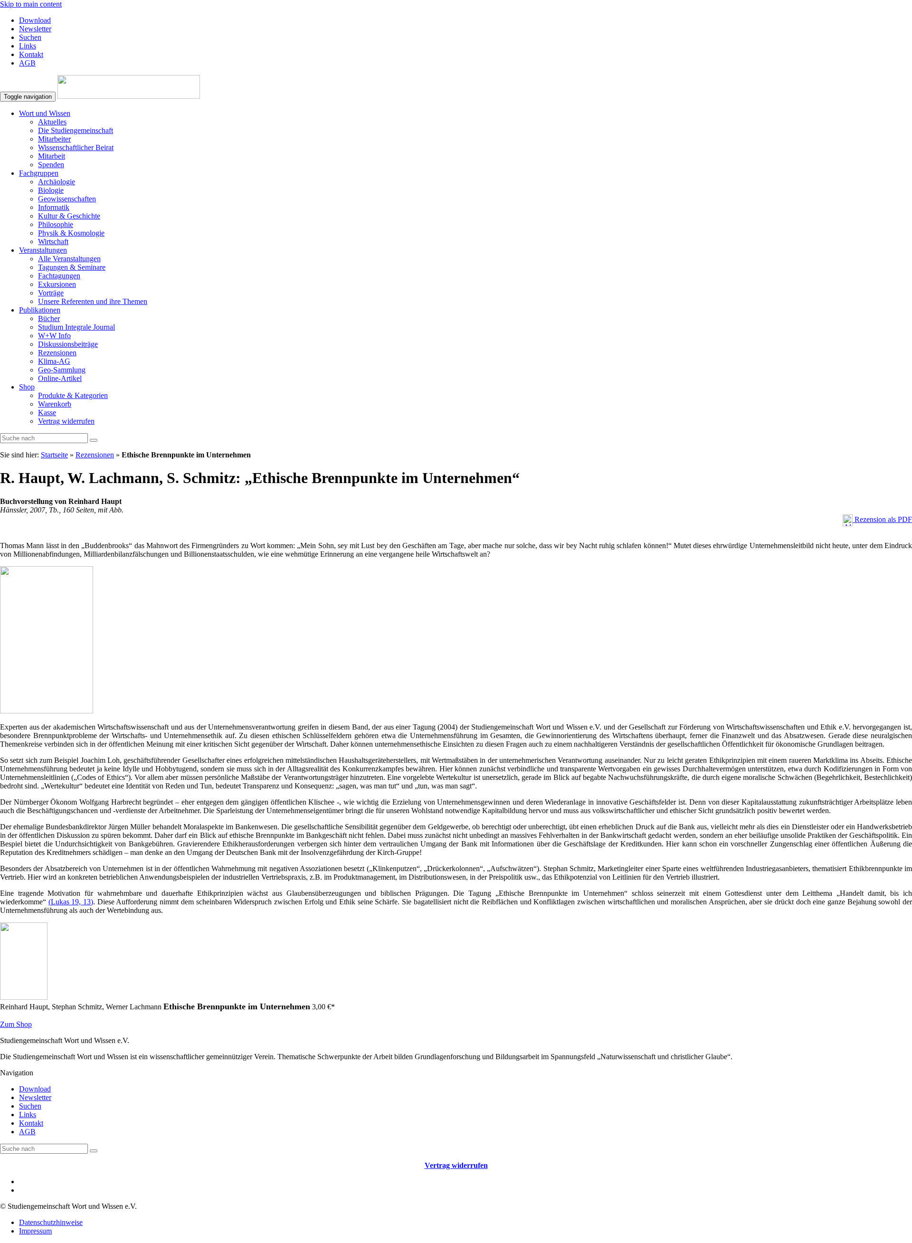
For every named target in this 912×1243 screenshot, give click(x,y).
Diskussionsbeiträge (68, 344)
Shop (27, 387)
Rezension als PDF (882, 519)
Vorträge (51, 293)
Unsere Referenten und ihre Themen (92, 301)
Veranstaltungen (43, 250)
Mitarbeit (51, 156)
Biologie (51, 190)
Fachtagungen (59, 276)
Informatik (53, 207)
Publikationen (39, 310)
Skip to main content (31, 4)
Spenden (51, 165)
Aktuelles (52, 122)
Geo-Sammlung (62, 370)
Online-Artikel (60, 378)
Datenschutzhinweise (51, 1222)
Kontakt (31, 54)
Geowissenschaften (67, 199)
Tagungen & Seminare (71, 267)
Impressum (35, 1231)
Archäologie (56, 182)
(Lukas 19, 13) (70, 902)
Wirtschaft (53, 241)
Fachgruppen (38, 173)
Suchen (30, 37)
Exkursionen (57, 284)
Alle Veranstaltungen (69, 259)
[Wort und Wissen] (128, 96)
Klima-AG (54, 361)
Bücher (49, 318)
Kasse (47, 412)
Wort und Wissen (44, 113)
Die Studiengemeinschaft (75, 130)
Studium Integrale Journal (76, 327)
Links (27, 46)
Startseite (54, 455)
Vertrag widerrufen (66, 421)
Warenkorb (54, 404)
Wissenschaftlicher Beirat (76, 147)
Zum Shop (16, 1024)
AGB (27, 63)
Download (35, 20)
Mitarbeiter (54, 139)
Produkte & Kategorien (73, 395)
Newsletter (35, 29)
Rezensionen (57, 353)
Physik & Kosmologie (71, 233)
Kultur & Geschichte (69, 216)
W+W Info (54, 336)
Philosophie (55, 224)
